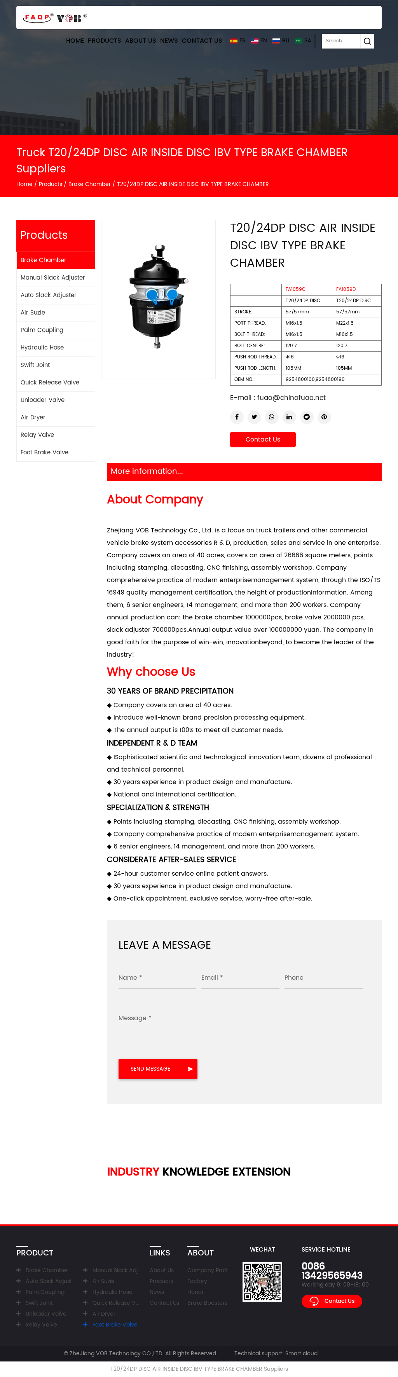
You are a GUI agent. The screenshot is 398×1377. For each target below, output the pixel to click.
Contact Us (202, 41)
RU (285, 40)
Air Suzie (33, 313)
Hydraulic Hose (42, 348)
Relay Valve (37, 435)
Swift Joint (35, 365)
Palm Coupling (42, 330)
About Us (140, 41)
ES (242, 40)
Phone (294, 978)
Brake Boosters (207, 1303)
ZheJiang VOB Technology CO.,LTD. (117, 1353)
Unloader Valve (43, 400)
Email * (212, 978)
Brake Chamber (89, 184)
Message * (135, 1018)
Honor (195, 1292)
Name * (130, 978)
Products (104, 41)
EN (263, 40)
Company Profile (209, 1270)
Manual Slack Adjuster (53, 278)
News (169, 41)
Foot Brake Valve (44, 452)
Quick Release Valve (50, 383)
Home (75, 41)
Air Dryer (33, 417)
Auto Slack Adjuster (49, 295)
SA (307, 40)
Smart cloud (301, 1353)
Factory (197, 1281)
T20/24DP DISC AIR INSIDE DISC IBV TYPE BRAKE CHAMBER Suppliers (199, 1369)
